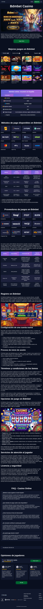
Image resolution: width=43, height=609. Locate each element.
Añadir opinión (35, 560)
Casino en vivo (15, 53)
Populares (5, 53)
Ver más (21, 582)
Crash (26, 53)
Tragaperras (36, 53)
